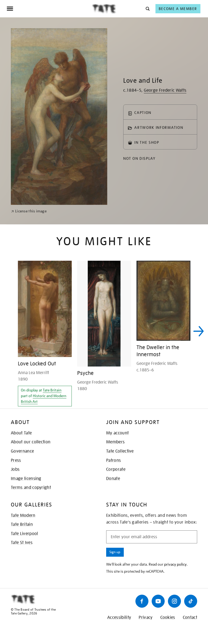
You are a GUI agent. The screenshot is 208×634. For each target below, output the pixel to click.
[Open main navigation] (49, 8)
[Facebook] (141, 601)
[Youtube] (158, 601)
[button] (147, 8)
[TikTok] (190, 601)
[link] (29, 211)
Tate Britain (52, 390)
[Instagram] (174, 601)
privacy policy (175, 564)
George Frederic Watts (165, 90)
